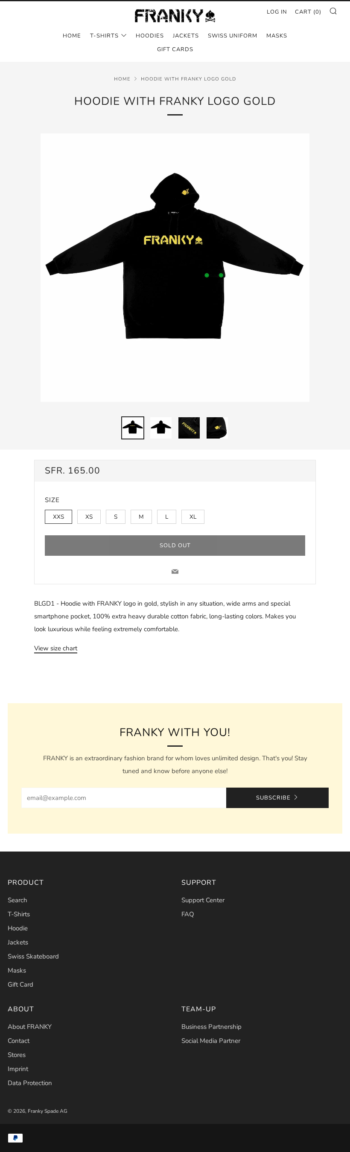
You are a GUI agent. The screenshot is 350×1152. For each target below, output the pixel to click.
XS (89, 517)
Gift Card (20, 984)
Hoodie (18, 928)
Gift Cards (175, 49)
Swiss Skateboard (33, 956)
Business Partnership (211, 1026)
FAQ (187, 914)
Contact (18, 1041)
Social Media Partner (210, 1041)
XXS (58, 517)
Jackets (186, 36)
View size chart (55, 648)
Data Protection (30, 1083)
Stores (17, 1055)
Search (17, 900)
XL (193, 517)
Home (72, 36)
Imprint (18, 1069)
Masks (276, 36)
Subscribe (273, 798)
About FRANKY (30, 1026)
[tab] (132, 427)
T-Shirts (104, 36)
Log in (277, 12)
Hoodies (150, 36)
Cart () (308, 12)
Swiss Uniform (232, 36)
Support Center (203, 900)
